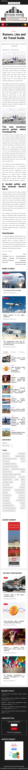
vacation (23, 508)
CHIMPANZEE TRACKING (9, 463)
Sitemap (22, 766)
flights (23, 471)
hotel (23, 482)
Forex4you (22, 476)
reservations (6, 500)
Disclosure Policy (14, 766)
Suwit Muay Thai (21, 500)
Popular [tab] (14, 352)
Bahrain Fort (6, 456)
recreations (22, 497)
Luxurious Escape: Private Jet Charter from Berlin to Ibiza (18, 400)
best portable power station (9, 458)
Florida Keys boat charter (9, 476)
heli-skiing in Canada (8, 482)
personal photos (7, 495)
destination (5, 469)
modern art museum (7, 487)
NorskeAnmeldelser (20, 489)
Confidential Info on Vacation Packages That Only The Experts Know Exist (8, 258)
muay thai (22, 487)
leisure (23, 484)
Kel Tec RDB (6, 484)
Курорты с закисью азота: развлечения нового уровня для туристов (18, 380)
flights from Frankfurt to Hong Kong (11, 474)
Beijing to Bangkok (20, 456)
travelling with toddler (8, 505)
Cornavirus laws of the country (10, 466)
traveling (10, 251)
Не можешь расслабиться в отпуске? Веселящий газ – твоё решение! (18, 390)
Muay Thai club (6, 489)
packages (5, 492)
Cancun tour (6, 461)
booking (23, 458)
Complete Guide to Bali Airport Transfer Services (18, 359)
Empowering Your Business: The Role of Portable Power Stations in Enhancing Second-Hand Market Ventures (18, 421)
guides (23, 479)
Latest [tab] (6, 352)
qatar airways (6, 497)
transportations (6, 502)
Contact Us (7, 766)
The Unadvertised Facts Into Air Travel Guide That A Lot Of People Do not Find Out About (14, 343)
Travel (12, 356)
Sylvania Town (5, 44)
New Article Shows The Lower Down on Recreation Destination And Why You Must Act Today (20, 259)
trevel (23, 505)
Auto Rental (22, 453)
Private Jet (22, 495)
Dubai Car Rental (7, 471)
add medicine (6, 453)
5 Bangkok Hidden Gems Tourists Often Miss (18, 433)
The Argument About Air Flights (12, 290)
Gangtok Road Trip (7, 479)
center (23, 461)
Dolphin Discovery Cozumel (18, 469)
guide (6, 251)
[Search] (22, 24)
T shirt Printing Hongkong (9, 508)
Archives (4, 443)
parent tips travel (21, 492)
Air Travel (13, 31)
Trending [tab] (21, 352)
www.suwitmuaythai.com (9, 510)
